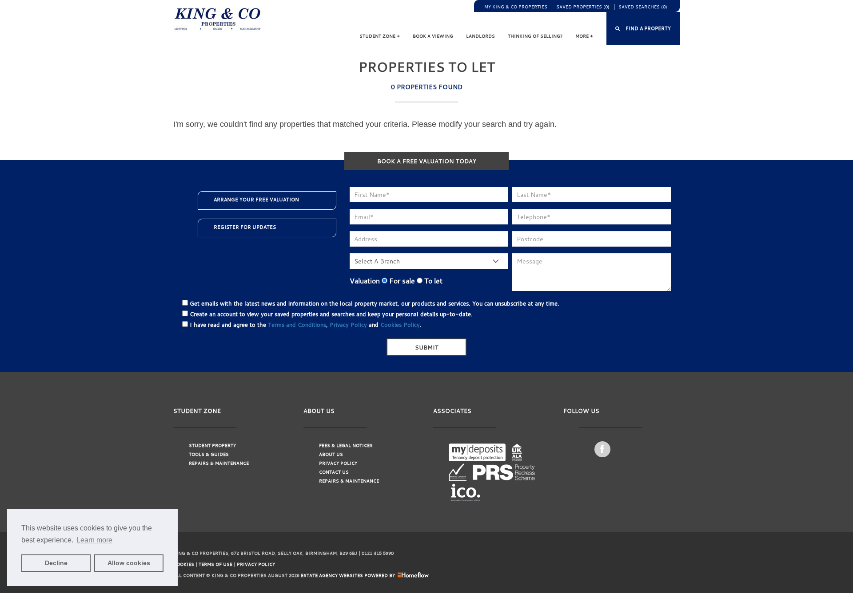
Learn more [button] (94, 540)
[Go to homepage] (217, 19)
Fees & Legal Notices (346, 445)
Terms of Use (215, 564)
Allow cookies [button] (129, 562)
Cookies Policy (400, 325)
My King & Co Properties (515, 7)
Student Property (212, 445)
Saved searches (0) (642, 7)
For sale (401, 281)
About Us (331, 454)
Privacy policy (256, 564)
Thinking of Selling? (535, 36)
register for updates (245, 227)
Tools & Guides (209, 454)
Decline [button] (56, 562)
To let (432, 281)
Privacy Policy (348, 325)
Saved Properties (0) (583, 7)
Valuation (365, 281)
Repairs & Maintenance (219, 463)
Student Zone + (379, 36)
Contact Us (334, 472)
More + (584, 36)
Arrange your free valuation (256, 199)
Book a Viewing (433, 36)
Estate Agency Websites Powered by (348, 575)
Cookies (183, 564)
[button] (643, 28)
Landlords (480, 36)
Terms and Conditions (297, 325)
